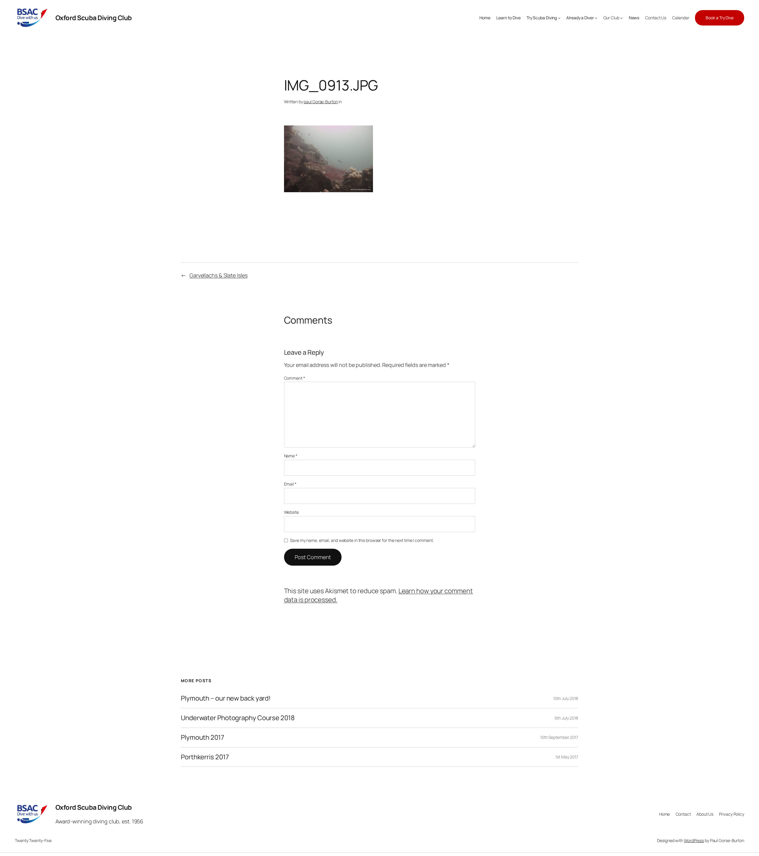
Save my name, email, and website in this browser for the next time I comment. (361, 540)
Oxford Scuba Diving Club (93, 17)
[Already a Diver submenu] (596, 18)
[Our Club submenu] (621, 18)
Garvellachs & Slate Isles (218, 275)
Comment (294, 378)
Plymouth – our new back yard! (226, 698)
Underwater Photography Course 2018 (238, 718)
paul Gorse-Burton (321, 101)
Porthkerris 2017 (205, 757)
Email (290, 484)
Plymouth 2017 (202, 737)
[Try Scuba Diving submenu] (559, 18)
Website (291, 512)
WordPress (694, 840)
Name (290, 456)
